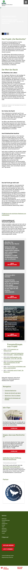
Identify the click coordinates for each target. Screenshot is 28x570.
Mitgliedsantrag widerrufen (7, 557)
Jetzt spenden (6, 568)
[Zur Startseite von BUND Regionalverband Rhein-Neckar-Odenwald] (4, 2)
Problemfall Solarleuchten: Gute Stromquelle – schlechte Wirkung (14, 354)
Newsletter (4, 531)
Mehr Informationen (12, 264)
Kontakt (3, 525)
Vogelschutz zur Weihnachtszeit (11, 350)
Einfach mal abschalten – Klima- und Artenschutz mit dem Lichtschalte (13, 363)
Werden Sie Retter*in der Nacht (13, 393)
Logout (3, 533)
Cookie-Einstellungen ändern (8, 555)
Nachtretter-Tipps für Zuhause (12, 395)
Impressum (4, 528)
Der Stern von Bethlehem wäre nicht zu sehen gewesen (15, 367)
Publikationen (4, 523)
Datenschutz (4, 529)
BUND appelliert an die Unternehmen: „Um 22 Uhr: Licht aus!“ (13, 358)
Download (14, 428)
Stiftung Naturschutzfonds (9, 463)
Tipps (3, 526)
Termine (3, 521)
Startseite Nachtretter (10, 390)
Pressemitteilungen (6, 520)
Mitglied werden (20, 568)
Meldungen (4, 518)
